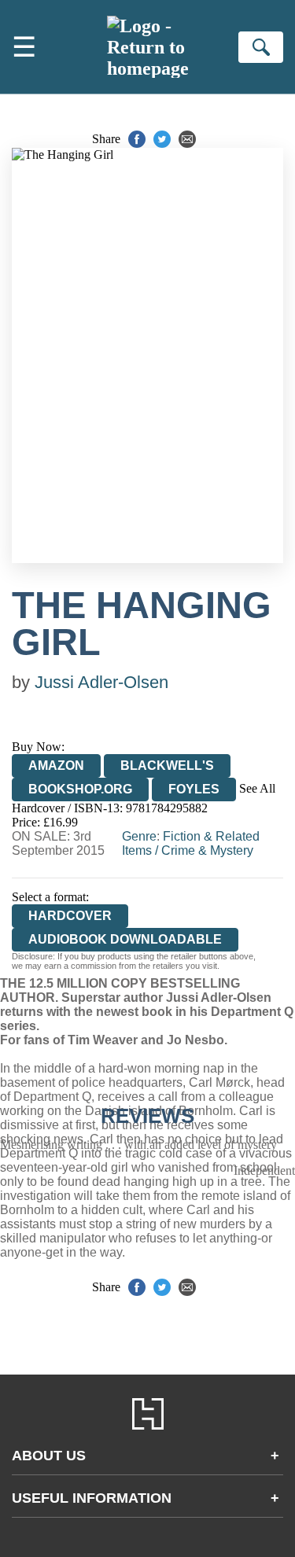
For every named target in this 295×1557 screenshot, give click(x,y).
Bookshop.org (80, 789)
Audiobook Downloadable (125, 939)
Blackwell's (167, 765)
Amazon (56, 765)
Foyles (193, 789)
